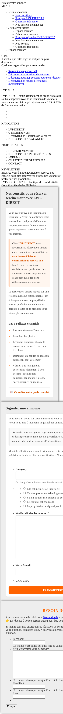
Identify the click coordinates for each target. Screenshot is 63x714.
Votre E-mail (23, 565)
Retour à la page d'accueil (22, 71)
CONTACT (15, 163)
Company (21, 468)
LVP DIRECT (16, 129)
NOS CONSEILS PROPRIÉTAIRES (29, 154)
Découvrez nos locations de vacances (29, 74)
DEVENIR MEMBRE (21, 150)
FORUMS (14, 157)
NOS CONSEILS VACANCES (26, 138)
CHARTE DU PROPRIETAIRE (26, 160)
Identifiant (18, 683)
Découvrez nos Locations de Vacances (29, 135)
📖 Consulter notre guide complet (29, 392)
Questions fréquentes (26, 21)
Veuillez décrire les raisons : (32, 513)
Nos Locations (23, 15)
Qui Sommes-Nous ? (19, 132)
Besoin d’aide (50, 617)
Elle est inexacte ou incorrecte (43, 488)
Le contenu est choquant (40, 501)
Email (16, 693)
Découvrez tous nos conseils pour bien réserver (34, 77)
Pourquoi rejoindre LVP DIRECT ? (35, 37)
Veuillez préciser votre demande (31, 648)
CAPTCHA (22, 580)
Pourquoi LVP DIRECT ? (29, 18)
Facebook (18, 638)
